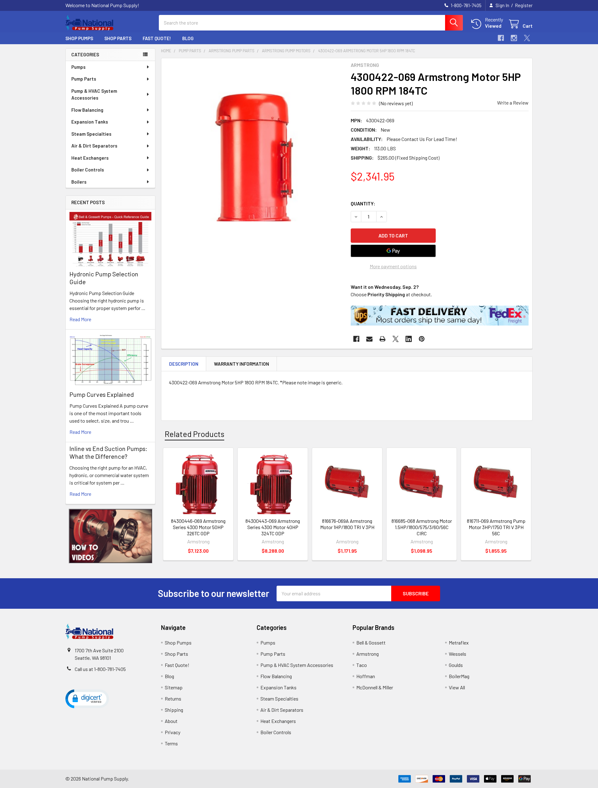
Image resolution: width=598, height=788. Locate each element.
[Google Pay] (393, 251)
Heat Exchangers (90, 158)
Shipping (174, 710)
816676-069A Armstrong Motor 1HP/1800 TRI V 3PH (347, 524)
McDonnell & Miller (374, 687)
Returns (173, 698)
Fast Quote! (157, 38)
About (171, 721)
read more (80, 319)
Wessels (457, 654)
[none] (254, 151)
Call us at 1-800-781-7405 (100, 669)
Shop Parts (117, 38)
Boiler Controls (87, 169)
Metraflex (459, 642)
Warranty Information (241, 364)
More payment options (393, 266)
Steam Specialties (91, 134)
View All (457, 687)
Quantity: (363, 203)
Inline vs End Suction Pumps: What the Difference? (108, 452)
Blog (188, 38)
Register (524, 5)
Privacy (172, 732)
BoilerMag (459, 676)
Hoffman (365, 676)
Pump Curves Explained (101, 394)
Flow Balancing (87, 110)
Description (183, 364)
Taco (361, 665)
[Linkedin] (408, 339)
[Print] (382, 339)
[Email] (369, 339)
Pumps (78, 67)
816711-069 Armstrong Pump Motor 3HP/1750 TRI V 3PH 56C (496, 527)
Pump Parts (83, 79)
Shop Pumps (79, 38)
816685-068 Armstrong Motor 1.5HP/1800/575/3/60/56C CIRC (422, 527)
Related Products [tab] (194, 434)
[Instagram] (514, 38)
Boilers (79, 182)
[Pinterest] (421, 339)
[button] (110, 536)
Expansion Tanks (89, 121)
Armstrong (367, 654)
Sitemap (174, 687)
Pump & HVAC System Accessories (94, 94)
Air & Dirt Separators (94, 145)
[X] (527, 38)
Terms (171, 743)
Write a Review (513, 103)
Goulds (456, 665)
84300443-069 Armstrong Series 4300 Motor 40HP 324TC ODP (272, 527)
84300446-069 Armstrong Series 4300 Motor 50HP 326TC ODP (198, 527)
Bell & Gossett (371, 642)
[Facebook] (500, 38)
